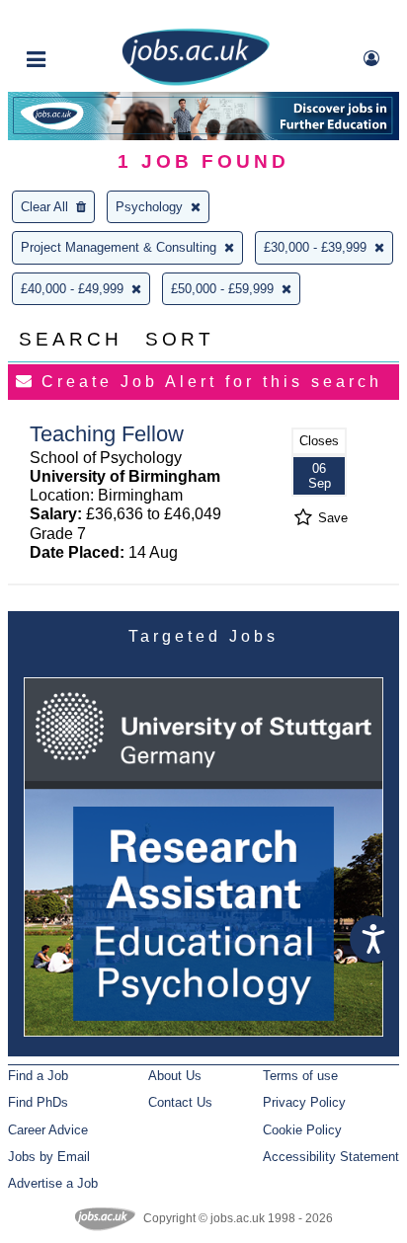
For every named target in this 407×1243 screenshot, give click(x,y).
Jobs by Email (49, 1156)
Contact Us (180, 1102)
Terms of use (300, 1075)
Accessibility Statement (331, 1156)
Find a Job (38, 1075)
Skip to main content (79, 17)
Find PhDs (38, 1102)
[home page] (196, 81)
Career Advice (48, 1130)
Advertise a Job (53, 1183)
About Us (175, 1075)
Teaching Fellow (107, 434)
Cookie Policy (302, 1130)
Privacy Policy (304, 1102)
